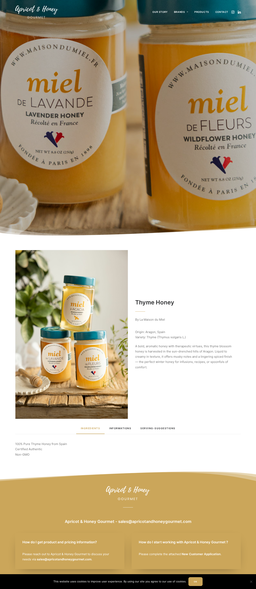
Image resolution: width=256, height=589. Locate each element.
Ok (195, 581)
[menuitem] (160, 12)
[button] (233, 12)
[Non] (251, 582)
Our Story (159, 11)
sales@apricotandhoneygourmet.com (154, 521)
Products (201, 11)
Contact (221, 11)
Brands (179, 11)
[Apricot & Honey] (36, 11)
